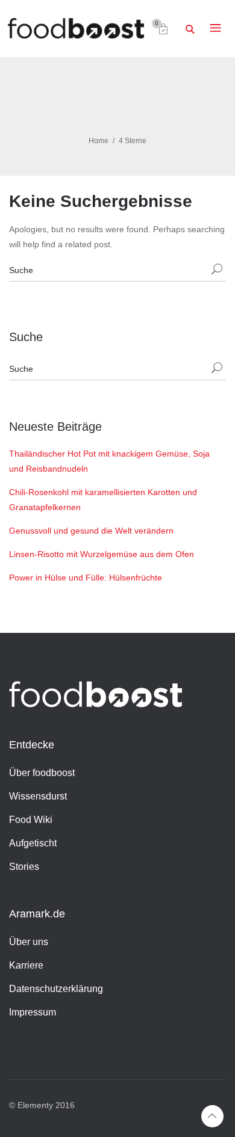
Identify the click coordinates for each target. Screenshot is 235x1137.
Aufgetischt (33, 843)
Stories (24, 866)
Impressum (32, 1012)
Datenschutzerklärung (56, 989)
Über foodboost (42, 773)
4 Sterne (132, 141)
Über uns (28, 942)
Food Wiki (30, 820)
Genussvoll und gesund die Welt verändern (91, 530)
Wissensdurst (38, 796)
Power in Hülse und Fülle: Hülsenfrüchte (85, 577)
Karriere (26, 965)
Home (98, 141)
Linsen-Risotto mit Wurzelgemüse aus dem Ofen (101, 554)
